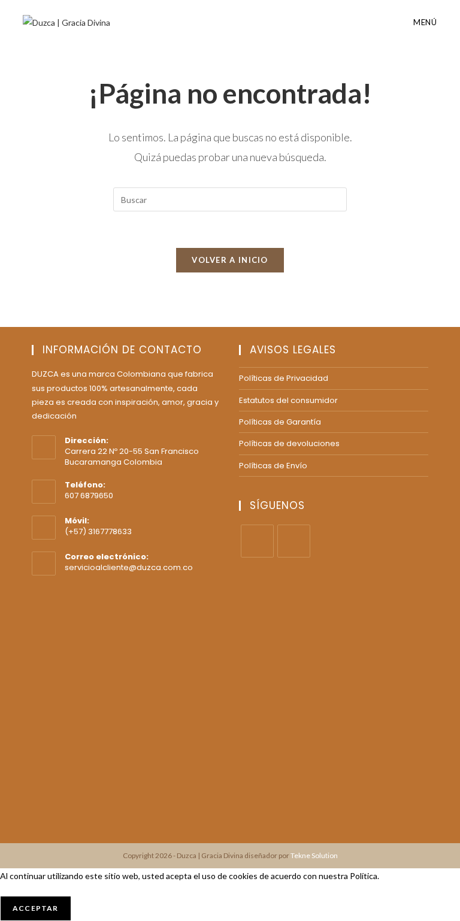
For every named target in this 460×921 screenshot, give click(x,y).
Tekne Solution (314, 855)
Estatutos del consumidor (288, 400)
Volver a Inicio (230, 260)
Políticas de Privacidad (283, 378)
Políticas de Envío (273, 465)
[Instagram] (293, 541)
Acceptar (36, 908)
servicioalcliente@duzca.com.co (129, 567)
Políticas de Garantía (280, 422)
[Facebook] (257, 541)
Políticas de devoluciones (289, 443)
